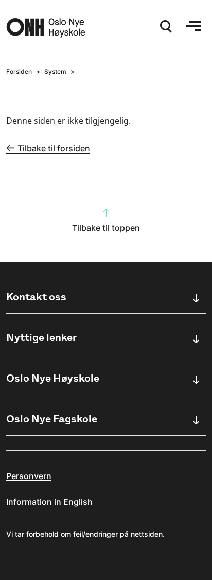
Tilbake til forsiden (53, 148)
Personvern (28, 476)
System (55, 71)
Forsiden (19, 71)
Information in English (49, 502)
